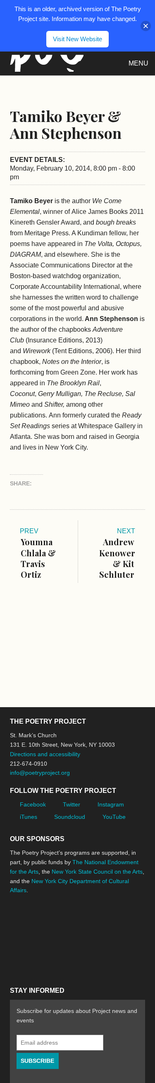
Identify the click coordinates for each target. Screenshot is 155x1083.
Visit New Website (77, 38)
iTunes (28, 816)
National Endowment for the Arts (32, 916)
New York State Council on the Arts (97, 871)
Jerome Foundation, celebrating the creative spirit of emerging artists (86, 916)
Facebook (33, 804)
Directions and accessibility (45, 754)
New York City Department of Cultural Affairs (68, 952)
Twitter (71, 804)
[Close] (146, 26)
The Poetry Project (45, 63)
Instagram (111, 804)
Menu (138, 63)
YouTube (114, 816)
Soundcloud (69, 816)
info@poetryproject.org (40, 772)
